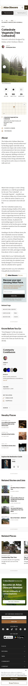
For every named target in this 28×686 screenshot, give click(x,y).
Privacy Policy (12, 299)
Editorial (5, 651)
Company (5, 666)
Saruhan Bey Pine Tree (9, 557)
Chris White (14, 513)
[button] (6, 89)
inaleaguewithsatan (9, 378)
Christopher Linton (11, 47)
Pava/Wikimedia (6, 83)
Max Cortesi (6, 376)
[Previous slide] (4, 66)
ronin (4, 364)
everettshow (19, 378)
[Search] (22, 7)
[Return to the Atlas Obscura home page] (9, 7)
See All (5, 380)
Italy (13, 461)
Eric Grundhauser (16, 503)
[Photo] (22, 424)
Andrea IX (13, 376)
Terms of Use (19, 299)
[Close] (26, 670)
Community (6, 661)
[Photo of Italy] (6, 463)
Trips (3, 656)
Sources (5, 407)
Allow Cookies (14, 678)
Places (4, 646)
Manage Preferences (14, 683)
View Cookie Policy (22, 675)
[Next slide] (23, 66)
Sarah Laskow (15, 491)
